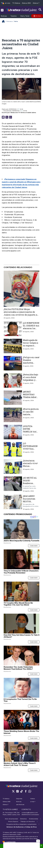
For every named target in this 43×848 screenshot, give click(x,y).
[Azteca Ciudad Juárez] (21, 10)
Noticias (4, 16)
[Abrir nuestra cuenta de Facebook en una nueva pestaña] (25, 791)
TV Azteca (16, 3)
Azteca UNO (26, 3)
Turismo (14, 16)
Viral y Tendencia (26, 16)
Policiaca (9, 21)
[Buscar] (40, 10)
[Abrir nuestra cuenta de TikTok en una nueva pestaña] (21, 791)
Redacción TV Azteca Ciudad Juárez (23, 112)
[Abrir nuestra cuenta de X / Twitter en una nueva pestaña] (13, 791)
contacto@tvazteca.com (30, 812)
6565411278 (26, 814)
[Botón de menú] (2, 10)
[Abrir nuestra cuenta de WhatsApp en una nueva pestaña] (29, 791)
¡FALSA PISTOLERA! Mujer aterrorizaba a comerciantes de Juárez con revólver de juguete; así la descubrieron (21, 313)
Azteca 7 (36, 3)
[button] (38, 841)
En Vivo (38, 16)
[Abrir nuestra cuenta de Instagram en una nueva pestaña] (17, 791)
